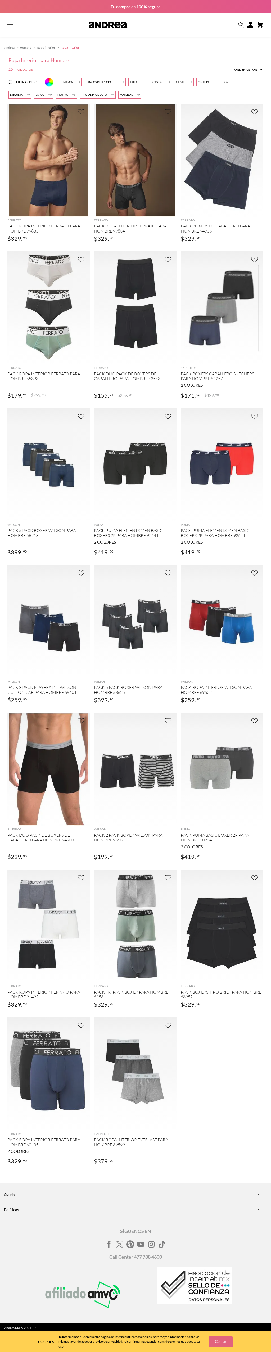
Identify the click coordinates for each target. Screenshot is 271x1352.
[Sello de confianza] (194, 1295)
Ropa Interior (70, 47)
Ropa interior (46, 47)
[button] (241, 25)
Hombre (25, 47)
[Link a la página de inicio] (10, 47)
